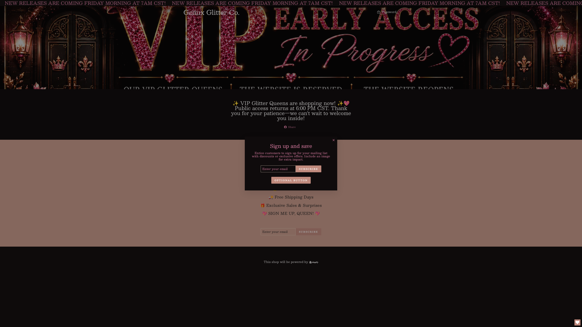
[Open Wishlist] (577, 322)
